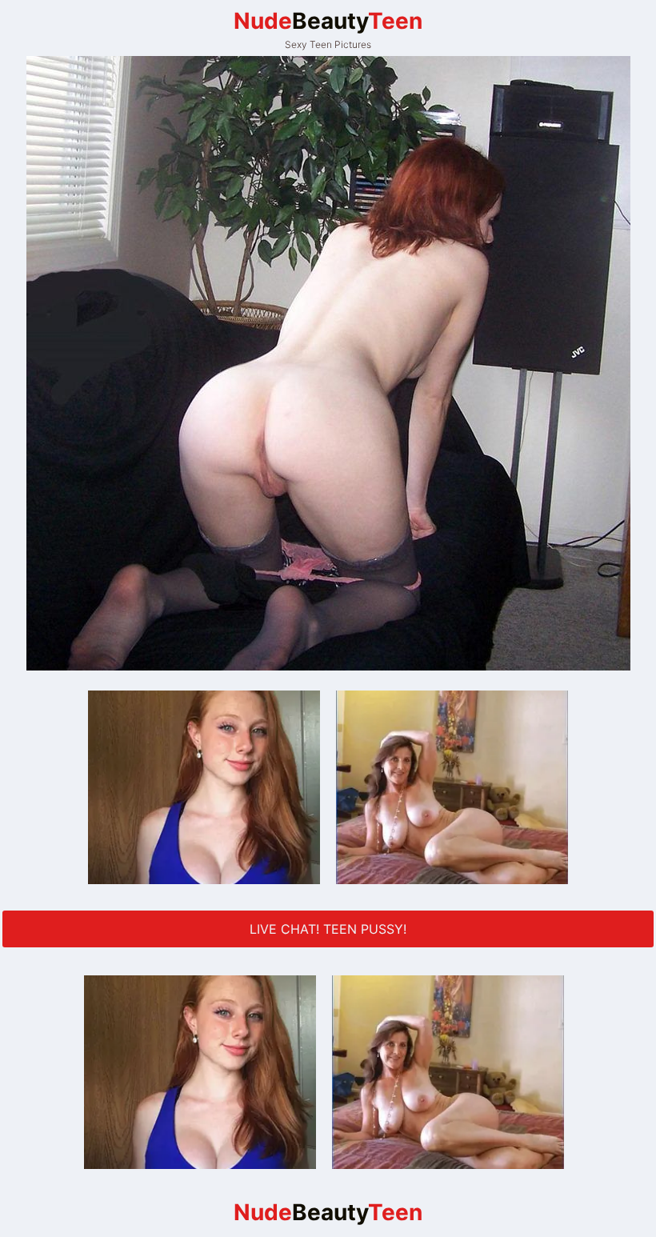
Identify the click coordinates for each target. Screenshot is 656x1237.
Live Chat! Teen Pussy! (328, 929)
